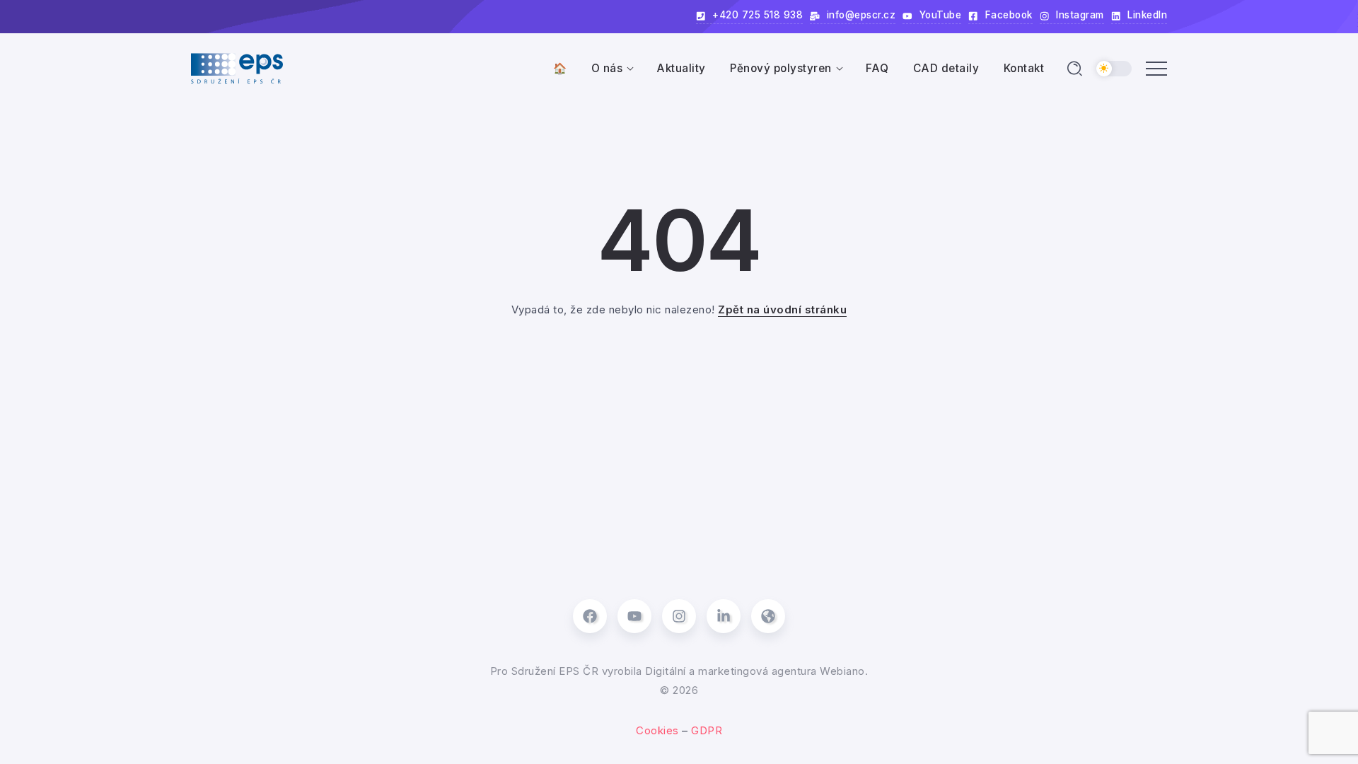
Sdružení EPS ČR (553, 671)
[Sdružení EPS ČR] (237, 67)
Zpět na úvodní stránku (782, 309)
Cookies (657, 730)
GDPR (706, 730)
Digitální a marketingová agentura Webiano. (756, 671)
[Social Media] (590, 616)
